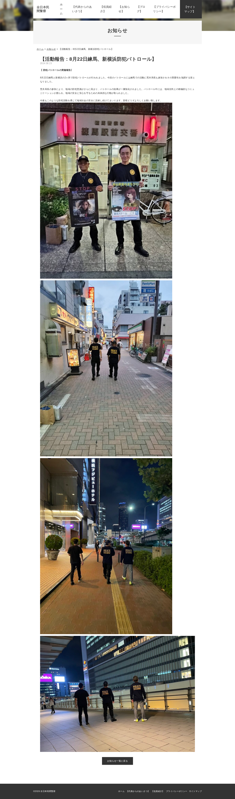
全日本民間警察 (43, 9)
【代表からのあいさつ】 (138, 791)
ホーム (40, 49)
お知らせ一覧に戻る (117, 761)
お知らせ (51, 49)
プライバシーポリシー (176, 791)
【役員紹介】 (157, 791)
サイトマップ (195, 791)
